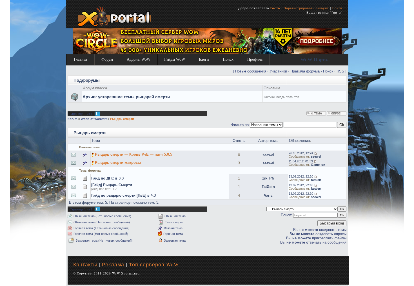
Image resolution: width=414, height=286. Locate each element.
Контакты (85, 264)
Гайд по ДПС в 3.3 (107, 178)
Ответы (239, 141)
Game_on (318, 164)
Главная (80, 59)
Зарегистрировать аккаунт (306, 8)
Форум (107, 59)
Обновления (299, 141)
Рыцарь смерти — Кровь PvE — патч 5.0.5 (133, 154)
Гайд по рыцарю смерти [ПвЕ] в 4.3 (123, 195)
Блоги (204, 59)
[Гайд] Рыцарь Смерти (111, 185)
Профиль (254, 59)
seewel (268, 155)
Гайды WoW (174, 59)
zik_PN (268, 178)
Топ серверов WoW (154, 264)
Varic (268, 195)
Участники (278, 71)
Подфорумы (87, 80)
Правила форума (305, 71)
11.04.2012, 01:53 (301, 161)
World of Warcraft (94, 119)
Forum (72, 119)
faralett (316, 179)
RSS (340, 71)
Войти (337, 8)
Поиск (228, 59)
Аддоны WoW (138, 59)
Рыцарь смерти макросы (118, 162)
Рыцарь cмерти (122, 119)
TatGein (268, 187)
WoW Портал (315, 59)
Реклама (113, 264)
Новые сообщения (250, 71)
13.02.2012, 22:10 (301, 176)
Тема (96, 141)
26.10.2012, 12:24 (301, 153)
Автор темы (268, 141)
